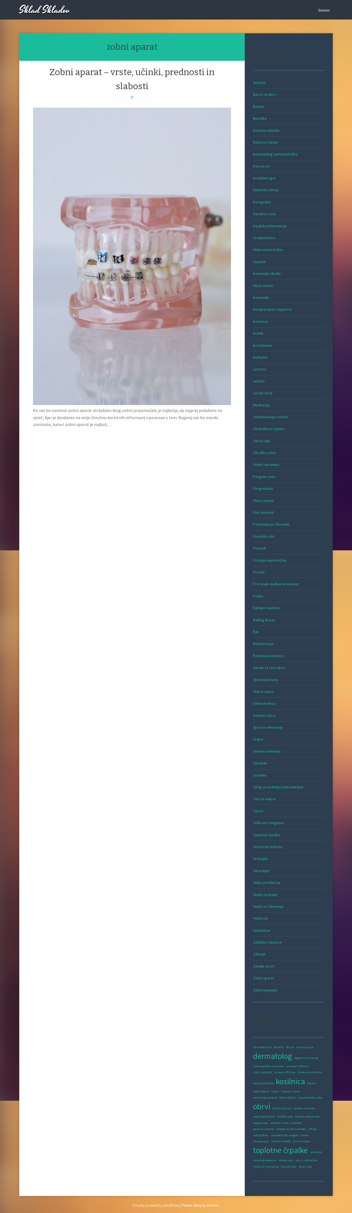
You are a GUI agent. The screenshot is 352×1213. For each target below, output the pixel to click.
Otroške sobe (264, 452)
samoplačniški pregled (284, 1135)
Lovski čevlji (263, 392)
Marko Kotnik (287, 1097)
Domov (324, 10)
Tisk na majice (264, 798)
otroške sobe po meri (307, 1116)
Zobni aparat (263, 978)
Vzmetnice (261, 930)
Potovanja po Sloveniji (271, 524)
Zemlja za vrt (263, 966)
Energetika (262, 202)
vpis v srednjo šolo (306, 1160)
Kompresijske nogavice (272, 309)
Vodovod (260, 918)
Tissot (258, 810)
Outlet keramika (266, 464)
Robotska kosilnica (268, 655)
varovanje (316, 1152)
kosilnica (290, 1081)
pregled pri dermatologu (291, 1129)
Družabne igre (264, 178)
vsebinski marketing (266, 1166)
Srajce (258, 739)
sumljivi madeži (281, 1141)
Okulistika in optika (268, 428)
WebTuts (213, 1205)
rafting (312, 1129)
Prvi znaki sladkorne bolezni (276, 583)
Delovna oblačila (266, 130)
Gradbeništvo (264, 237)
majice (275, 1091)
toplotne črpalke (280, 1150)
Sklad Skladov (44, 10)
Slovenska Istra (265, 679)
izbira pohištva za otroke (268, 1066)
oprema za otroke (304, 1108)
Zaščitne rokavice (267, 942)
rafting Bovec (260, 1135)
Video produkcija (266, 882)
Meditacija (261, 405)
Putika (258, 596)
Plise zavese (263, 500)
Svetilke (259, 775)
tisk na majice (301, 1141)
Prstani (259, 572)
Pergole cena (264, 476)
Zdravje (259, 954)
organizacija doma (264, 1116)
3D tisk (290, 1047)
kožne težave (261, 1091)
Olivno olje (261, 440)
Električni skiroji (266, 189)
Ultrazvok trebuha (267, 846)
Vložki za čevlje (265, 894)
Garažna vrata (264, 213)
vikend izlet (285, 1160)
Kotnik (258, 333)
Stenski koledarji (266, 751)
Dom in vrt (261, 166)
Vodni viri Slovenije (268, 906)
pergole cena (260, 1123)
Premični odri (263, 536)
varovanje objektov (264, 1160)
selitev (305, 1135)
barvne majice (305, 1047)
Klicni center (263, 285)
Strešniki (260, 763)
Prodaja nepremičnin (270, 560)
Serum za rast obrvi (269, 667)
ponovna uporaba (263, 1129)
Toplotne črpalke (266, 834)
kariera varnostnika (310, 1072)
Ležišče (259, 381)
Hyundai (259, 261)
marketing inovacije (265, 1097)
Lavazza (259, 369)
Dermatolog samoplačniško (275, 154)
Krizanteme (262, 345)
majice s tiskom (291, 1091)
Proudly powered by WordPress (156, 1205)
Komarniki (261, 297)
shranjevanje (261, 1141)
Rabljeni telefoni (266, 607)
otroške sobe (285, 1116)
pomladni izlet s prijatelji (286, 1123)
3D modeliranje (262, 1047)
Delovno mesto (265, 142)
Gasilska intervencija (270, 225)
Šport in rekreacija (268, 727)
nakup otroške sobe (310, 1097)
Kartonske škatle (267, 273)
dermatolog (272, 1056)
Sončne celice (264, 715)
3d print (259, 82)
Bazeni (258, 106)
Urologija (260, 858)
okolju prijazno (282, 1108)
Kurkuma (260, 357)
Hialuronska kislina (268, 249)
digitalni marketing (306, 1058)
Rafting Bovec (264, 620)
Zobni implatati (265, 990)
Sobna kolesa (264, 703)
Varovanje (261, 870)
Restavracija (263, 643)
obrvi (261, 1106)
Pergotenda (263, 488)
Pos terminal (263, 512)
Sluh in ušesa (263, 691)
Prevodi (259, 548)
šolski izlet (305, 1166)
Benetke (260, 118)
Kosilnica (260, 321)
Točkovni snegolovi (268, 822)
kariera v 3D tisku (285, 1072)
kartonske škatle (263, 1083)
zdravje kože (288, 1166)
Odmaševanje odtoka (270, 416)
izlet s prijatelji (262, 1072)
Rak (256, 631)
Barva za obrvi (264, 94)
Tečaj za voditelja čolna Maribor (278, 787)
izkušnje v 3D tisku (297, 1066)
